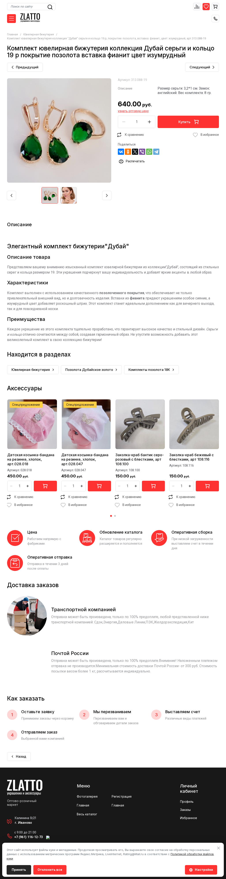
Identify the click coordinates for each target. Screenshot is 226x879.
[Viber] (142, 152)
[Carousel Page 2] (115, 516)
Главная (12, 34)
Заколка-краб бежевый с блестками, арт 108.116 (191, 457)
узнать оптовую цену (133, 111)
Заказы (185, 810)
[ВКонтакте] (121, 152)
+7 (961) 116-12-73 (28, 837)
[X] (135, 152)
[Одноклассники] (128, 152)
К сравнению (134, 134)
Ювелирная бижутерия (38, 34)
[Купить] (45, 486)
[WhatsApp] (149, 152)
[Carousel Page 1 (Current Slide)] (111, 516)
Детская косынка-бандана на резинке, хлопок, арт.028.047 (84, 459)
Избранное (188, 818)
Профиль (187, 801)
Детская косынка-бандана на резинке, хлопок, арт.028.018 (30, 459)
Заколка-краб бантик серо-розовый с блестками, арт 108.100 (139, 459)
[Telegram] (156, 152)
